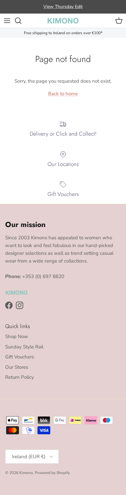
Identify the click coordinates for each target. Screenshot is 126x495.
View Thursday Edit (63, 7)
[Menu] (7, 21)
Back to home (63, 93)
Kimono (26, 472)
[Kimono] (63, 20)
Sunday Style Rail (24, 347)
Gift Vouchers (19, 357)
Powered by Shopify (52, 472)
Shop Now (16, 336)
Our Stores (16, 367)
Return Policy (19, 377)
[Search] (21, 21)
